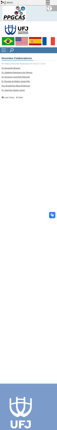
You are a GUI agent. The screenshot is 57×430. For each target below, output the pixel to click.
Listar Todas (9, 97)
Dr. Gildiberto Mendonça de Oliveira (17, 72)
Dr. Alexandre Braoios (11, 68)
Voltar (20, 97)
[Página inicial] (14, 13)
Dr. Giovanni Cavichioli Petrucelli (16, 77)
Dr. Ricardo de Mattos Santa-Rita (16, 81)
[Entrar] (2, 2)
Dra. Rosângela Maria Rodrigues (16, 86)
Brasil (10, 2)
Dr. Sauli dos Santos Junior (13, 90)
